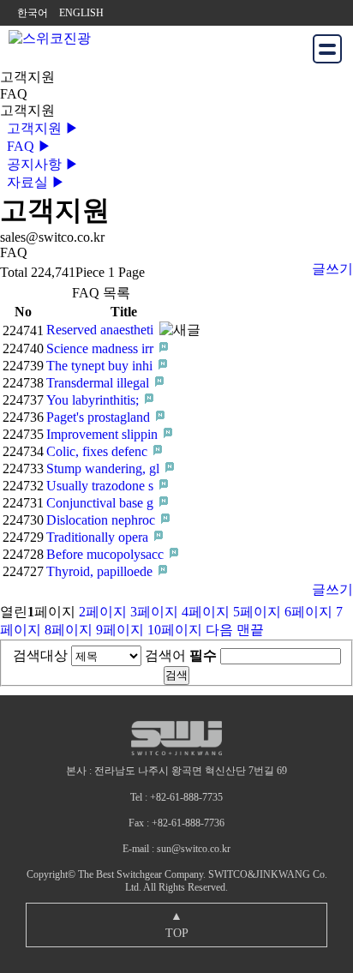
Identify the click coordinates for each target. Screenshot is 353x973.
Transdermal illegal (99, 382)
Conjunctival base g (101, 503)
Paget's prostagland (99, 417)
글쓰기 (332, 268)
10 (174, 629)
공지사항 (39, 164)
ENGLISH (81, 13)
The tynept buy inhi (101, 365)
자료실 (32, 182)
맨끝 (250, 629)
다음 (219, 629)
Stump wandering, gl (104, 468)
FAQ (25, 146)
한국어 (32, 13)
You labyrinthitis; (94, 400)
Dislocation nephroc (102, 520)
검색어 (181, 655)
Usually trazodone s (101, 485)
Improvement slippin (103, 434)
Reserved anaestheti (101, 329)
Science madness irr (101, 348)
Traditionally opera (99, 537)
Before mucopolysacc (106, 554)
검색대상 (40, 655)
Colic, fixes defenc (98, 451)
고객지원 (39, 128)
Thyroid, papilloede (101, 571)
